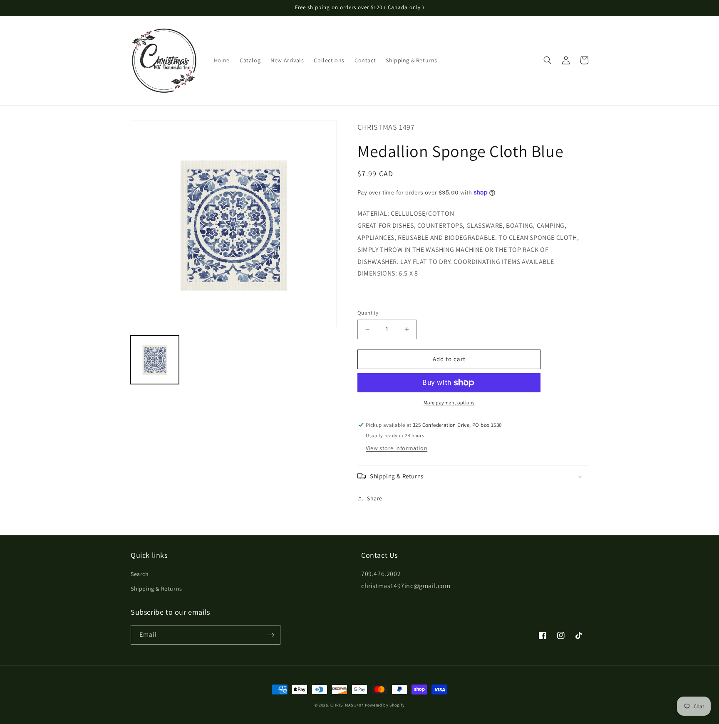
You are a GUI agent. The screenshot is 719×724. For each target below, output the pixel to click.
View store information (396, 448)
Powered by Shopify (385, 705)
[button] (547, 60)
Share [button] (374, 498)
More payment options (449, 402)
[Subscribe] (271, 635)
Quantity (367, 312)
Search (140, 574)
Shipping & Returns (156, 588)
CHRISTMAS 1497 (347, 705)
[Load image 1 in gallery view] (155, 359)
